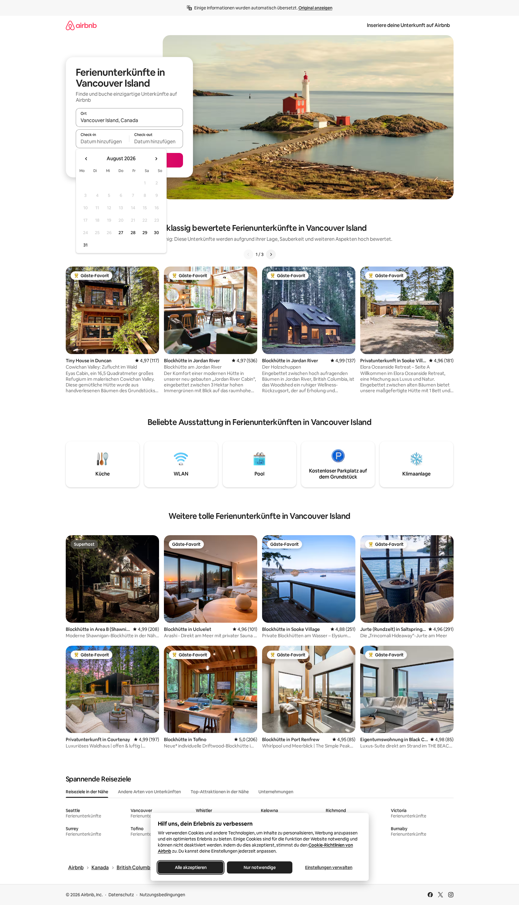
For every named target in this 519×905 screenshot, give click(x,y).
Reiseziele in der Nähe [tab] (87, 791)
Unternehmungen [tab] (275, 791)
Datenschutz (121, 894)
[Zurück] (248, 254)
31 (85, 245)
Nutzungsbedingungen (162, 894)
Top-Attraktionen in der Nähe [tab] (220, 791)
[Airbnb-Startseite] (81, 25)
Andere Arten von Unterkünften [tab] (149, 791)
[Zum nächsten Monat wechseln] (156, 159)
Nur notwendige (260, 867)
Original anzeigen (315, 8)
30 (156, 232)
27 (120, 232)
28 (133, 232)
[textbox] (103, 141)
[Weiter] (271, 254)
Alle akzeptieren (190, 867)
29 (144, 232)
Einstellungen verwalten (328, 867)
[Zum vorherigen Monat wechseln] (86, 159)
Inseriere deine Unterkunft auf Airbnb (408, 25)
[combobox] (129, 120)
